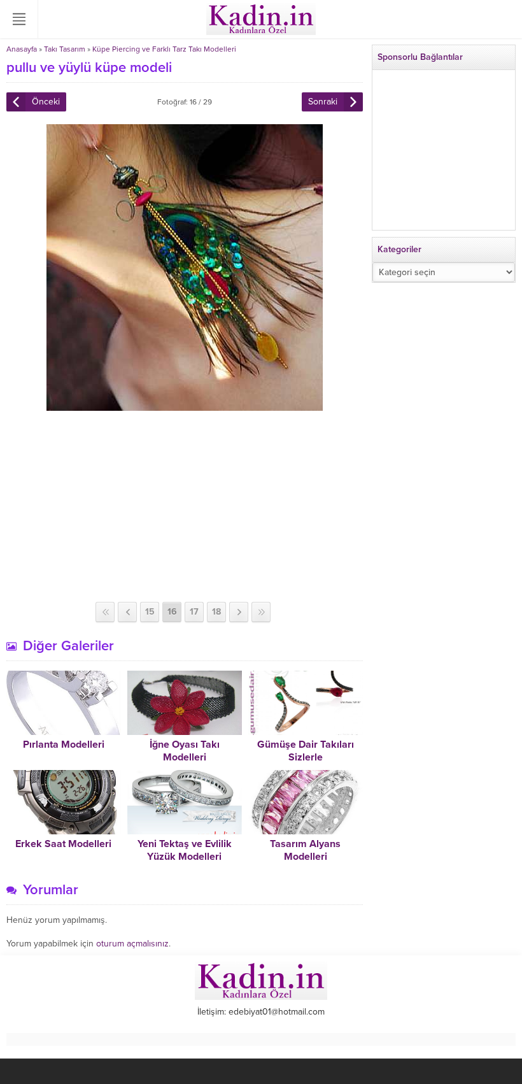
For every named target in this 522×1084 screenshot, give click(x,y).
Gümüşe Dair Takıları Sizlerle (305, 751)
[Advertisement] (184, 506)
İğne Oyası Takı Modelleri (185, 751)
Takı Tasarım (64, 49)
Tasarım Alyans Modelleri (305, 850)
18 (216, 611)
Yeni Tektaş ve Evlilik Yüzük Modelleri (185, 850)
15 (150, 611)
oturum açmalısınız (132, 943)
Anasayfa (21, 49)
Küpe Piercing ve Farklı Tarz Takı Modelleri (164, 49)
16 (172, 611)
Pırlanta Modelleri (63, 744)
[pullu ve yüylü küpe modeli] (184, 405)
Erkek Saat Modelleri (63, 844)
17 (194, 611)
